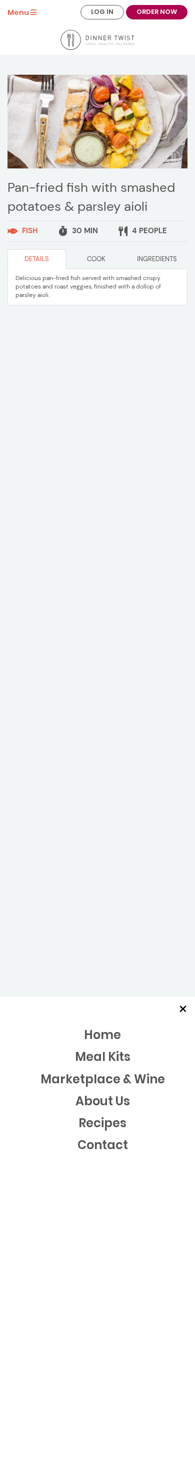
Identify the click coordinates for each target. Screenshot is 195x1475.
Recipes (102, 1123)
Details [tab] (36, 259)
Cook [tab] (96, 259)
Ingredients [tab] (157, 259)
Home (102, 1035)
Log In (102, 11)
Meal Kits (102, 1056)
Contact (103, 1145)
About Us (103, 1101)
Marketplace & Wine (102, 1079)
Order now (156, 11)
